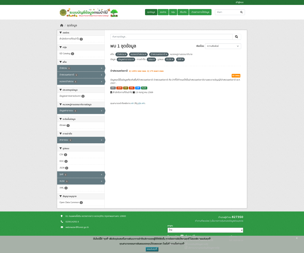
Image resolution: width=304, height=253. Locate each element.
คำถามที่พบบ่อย (202, 221)
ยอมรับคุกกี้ (152, 249)
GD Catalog (236, 76)
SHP (137, 88)
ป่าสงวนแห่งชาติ (119, 71)
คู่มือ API (141, 103)
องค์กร (163, 12)
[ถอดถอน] (125, 54)
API (132, 103)
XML (131, 88)
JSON (119, 88)
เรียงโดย (200, 46)
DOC (113, 88)
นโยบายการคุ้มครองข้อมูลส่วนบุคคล (227, 221)
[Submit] (241, 12)
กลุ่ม (173, 12)
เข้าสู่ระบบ (240, 2)
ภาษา (170, 225)
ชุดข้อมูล (151, 12)
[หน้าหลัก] (61, 25)
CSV (125, 88)
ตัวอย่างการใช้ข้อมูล (200, 12)
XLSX (144, 88)
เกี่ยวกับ (183, 12)
